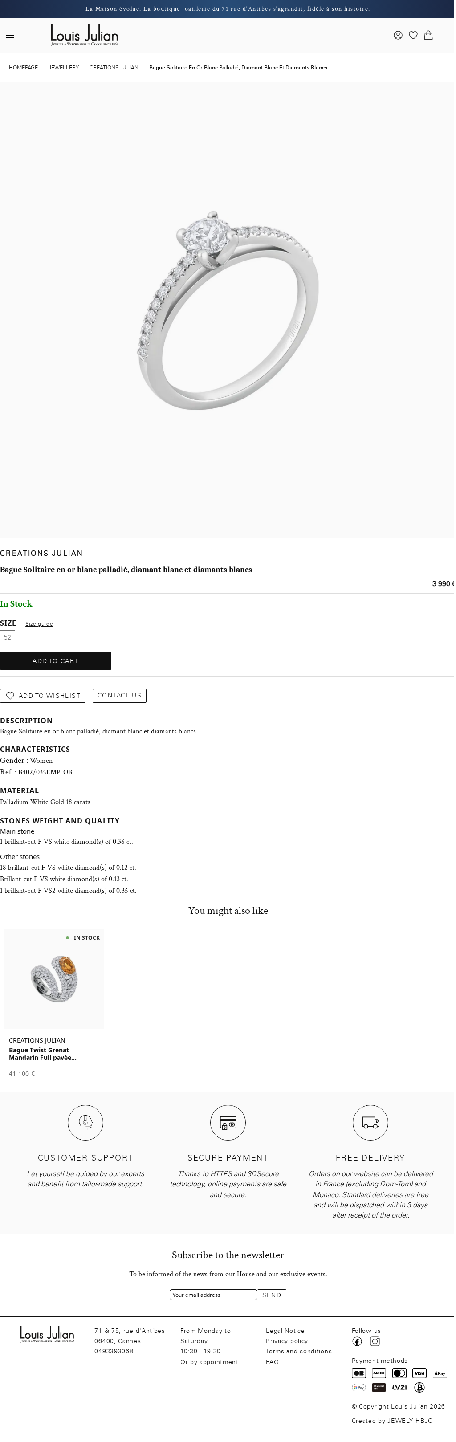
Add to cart (55, 661)
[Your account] (398, 35)
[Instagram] (375, 1341)
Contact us (120, 695)
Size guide (39, 624)
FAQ (272, 1362)
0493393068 (113, 1351)
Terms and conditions (299, 1351)
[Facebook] (357, 1341)
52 (7, 637)
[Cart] (428, 35)
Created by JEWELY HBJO (392, 1421)
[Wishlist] (413, 35)
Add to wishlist (50, 696)
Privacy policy (287, 1341)
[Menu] (9, 35)
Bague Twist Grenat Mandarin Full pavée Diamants (40, 1054)
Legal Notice (285, 1331)
